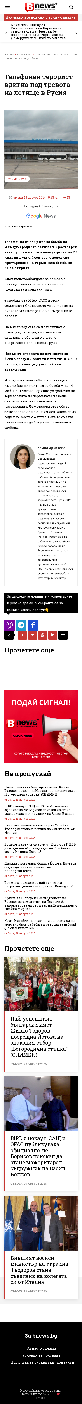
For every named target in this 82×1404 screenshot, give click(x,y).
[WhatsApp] (42, 635)
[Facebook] (22, 635)
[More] (63, 635)
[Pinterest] (32, 635)
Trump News (24, 54)
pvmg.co (41, 1398)
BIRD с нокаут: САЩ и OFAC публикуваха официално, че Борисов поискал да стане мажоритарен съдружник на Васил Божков (39, 810)
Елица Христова (22, 226)
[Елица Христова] (22, 512)
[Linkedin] (52, 635)
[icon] (9, 627)
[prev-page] (6, 33)
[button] (72, 6)
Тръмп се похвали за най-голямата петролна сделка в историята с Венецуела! (38, 884)
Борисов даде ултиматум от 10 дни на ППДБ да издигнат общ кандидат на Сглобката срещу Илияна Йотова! (40, 848)
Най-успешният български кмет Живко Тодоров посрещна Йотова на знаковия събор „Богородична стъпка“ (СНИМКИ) (40, 791)
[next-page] (76, 33)
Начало (9, 54)
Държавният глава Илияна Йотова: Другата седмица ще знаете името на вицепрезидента (40, 867)
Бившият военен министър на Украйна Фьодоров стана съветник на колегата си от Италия (39, 829)
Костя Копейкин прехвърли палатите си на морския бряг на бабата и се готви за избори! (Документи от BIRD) (40, 924)
